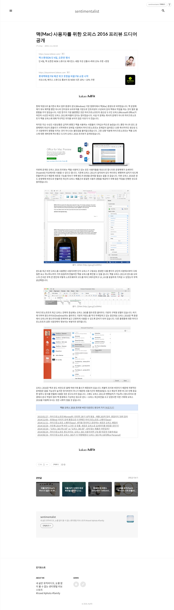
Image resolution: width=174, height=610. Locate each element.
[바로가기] (109, 407)
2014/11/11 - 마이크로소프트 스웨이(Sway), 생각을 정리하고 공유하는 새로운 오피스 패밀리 (77, 422)
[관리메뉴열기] (169, 4)
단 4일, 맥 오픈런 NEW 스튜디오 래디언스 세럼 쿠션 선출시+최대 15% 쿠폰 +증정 (74, 61)
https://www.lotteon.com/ (49, 54)
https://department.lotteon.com (52, 72)
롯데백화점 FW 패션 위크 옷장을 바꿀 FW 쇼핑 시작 (63, 76)
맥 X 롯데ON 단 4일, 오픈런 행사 (54, 57)
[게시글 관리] (47, 465)
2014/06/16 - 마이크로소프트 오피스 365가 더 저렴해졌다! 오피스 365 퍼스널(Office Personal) (79, 434)
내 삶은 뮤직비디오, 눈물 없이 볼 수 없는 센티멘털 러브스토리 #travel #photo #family (72, 520)
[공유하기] (43, 465)
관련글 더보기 (133, 477)
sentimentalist (48, 516)
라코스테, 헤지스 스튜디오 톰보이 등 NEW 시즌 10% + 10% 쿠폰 (67, 79)
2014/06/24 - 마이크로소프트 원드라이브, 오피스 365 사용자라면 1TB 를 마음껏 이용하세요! (77, 431)
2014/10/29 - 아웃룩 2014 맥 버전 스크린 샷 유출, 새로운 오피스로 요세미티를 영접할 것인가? (78, 425)
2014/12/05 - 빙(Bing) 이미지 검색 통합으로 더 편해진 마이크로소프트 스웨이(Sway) (74, 419)
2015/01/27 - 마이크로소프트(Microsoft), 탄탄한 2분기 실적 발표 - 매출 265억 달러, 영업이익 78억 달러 (82, 416)
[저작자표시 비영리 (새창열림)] (63, 465)
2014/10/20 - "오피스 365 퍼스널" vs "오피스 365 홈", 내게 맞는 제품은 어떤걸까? (73, 428)
